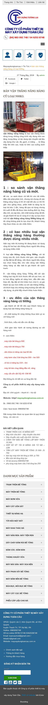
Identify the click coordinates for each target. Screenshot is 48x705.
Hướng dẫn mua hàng (15, 656)
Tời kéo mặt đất (14, 521)
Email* (6, 669)
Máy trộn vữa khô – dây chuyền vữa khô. (23, 434)
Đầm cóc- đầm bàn (15, 550)
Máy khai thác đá (15, 528)
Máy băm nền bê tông (17, 579)
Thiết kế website (28, 695)
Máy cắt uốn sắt (14, 506)
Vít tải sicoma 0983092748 (17, 461)
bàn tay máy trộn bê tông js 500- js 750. (23, 456)
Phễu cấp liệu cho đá (17, 601)
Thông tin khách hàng (15, 653)
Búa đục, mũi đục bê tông (19, 586)
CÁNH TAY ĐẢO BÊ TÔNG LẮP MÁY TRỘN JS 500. (25, 441)
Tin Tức (19, 2)
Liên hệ (41, 2)
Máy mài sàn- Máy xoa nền (19, 564)
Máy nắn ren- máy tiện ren (20, 535)
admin (42, 75)
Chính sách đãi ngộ (14, 650)
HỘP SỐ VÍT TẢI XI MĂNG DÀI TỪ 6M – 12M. (25, 446)
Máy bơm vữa (13, 499)
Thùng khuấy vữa (15, 557)
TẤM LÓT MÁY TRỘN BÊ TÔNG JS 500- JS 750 (25, 451)
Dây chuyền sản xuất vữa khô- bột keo (22, 437)
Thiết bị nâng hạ (14, 514)
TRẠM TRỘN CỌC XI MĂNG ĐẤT (20, 432)
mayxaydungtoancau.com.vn (30, 398)
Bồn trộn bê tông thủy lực (16, 458)
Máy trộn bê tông (15, 492)
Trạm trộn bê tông (16, 485)
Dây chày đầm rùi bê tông (19, 543)
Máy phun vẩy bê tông (17, 572)
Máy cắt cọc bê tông (17, 593)
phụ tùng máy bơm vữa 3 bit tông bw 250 (23, 463)
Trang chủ (8, 2)
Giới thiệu (30, 2)
